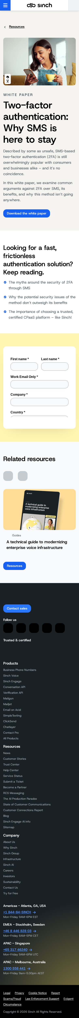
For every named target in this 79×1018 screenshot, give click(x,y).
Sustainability (12, 882)
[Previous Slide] (8, 476)
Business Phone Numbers (19, 670)
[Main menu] (5, 5)
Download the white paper (26, 213)
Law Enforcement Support (42, 998)
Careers (8, 870)
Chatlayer (9, 727)
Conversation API (14, 687)
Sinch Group (11, 853)
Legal (6, 993)
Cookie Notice (38, 993)
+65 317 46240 (15, 949)
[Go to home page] (39, 5)
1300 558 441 (14, 968)
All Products (10, 738)
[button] (73, 5)
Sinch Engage (12, 681)
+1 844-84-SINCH (17, 912)
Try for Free (10, 893)
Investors (9, 876)
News (6, 753)
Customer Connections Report (23, 810)
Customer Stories (14, 759)
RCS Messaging (13, 793)
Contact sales (17, 608)
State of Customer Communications (27, 804)
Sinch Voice (11, 675)
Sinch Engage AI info (16, 821)
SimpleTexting (12, 715)
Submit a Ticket (13, 781)
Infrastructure (12, 859)
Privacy (19, 993)
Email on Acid (12, 710)
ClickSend (9, 721)
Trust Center (11, 764)
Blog (6, 816)
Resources (17, 26)
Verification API (13, 692)
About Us (9, 842)
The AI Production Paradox (20, 798)
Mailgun (8, 698)
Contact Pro (11, 732)
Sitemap (8, 827)
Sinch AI (8, 865)
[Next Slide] (23, 476)
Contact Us (10, 887)
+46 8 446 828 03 (17, 931)
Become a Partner (15, 787)
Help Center (11, 770)
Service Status (12, 776)
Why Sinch (10, 847)
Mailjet (7, 704)
